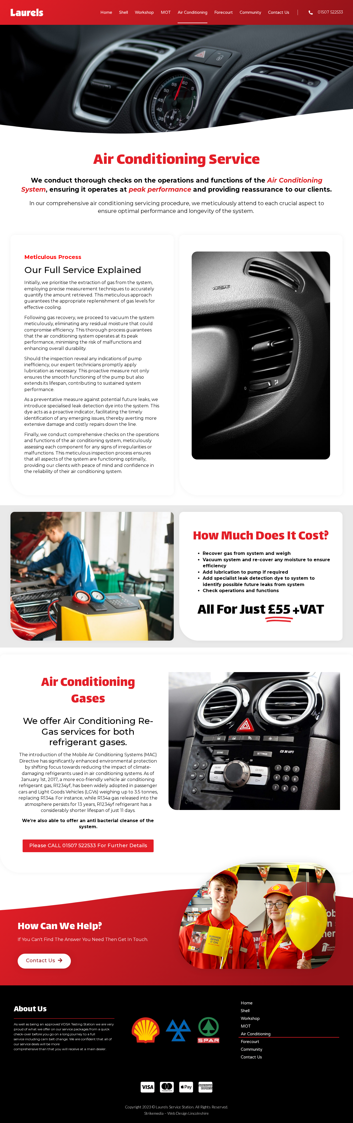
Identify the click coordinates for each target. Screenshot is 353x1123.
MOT (166, 12)
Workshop (144, 12)
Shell (123, 12)
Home (106, 12)
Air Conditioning (192, 12)
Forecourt (223, 12)
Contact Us (278, 12)
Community (250, 12)
